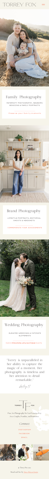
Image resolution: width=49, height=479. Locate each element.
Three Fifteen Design (31, 472)
